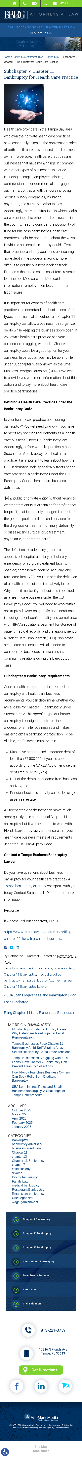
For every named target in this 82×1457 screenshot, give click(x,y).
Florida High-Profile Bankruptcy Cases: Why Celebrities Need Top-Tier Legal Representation (39, 1033)
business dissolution (26, 1148)
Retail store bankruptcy (28, 1193)
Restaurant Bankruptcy (28, 1189)
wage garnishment (25, 1202)
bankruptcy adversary (27, 1144)
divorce (17, 1173)
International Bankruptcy (38, 1261)
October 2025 (21, 1110)
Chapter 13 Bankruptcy (28, 1160)
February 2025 (22, 1122)
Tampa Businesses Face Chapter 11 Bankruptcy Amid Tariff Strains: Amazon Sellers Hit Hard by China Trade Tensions (41, 1048)
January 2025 (21, 1126)
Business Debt (64, 968)
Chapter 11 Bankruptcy (20, 974)
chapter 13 (19, 1156)
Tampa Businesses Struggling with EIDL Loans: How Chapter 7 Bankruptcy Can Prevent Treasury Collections (40, 1062)
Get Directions (44, 1370)
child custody (21, 1169)
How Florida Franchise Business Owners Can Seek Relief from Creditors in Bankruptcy (41, 1076)
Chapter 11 (19, 1152)
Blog (40, 56)
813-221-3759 (41, 33)
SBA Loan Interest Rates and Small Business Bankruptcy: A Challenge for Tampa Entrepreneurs (38, 1091)
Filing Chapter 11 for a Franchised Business (38, 1013)
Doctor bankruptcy (25, 1177)
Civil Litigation (32, 1303)
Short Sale (29, 1289)
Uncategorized (22, 1198)
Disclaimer (41, 1451)
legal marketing (31, 1428)
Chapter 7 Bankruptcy (36, 1219)
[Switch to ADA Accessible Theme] (5, 1452)
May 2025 (19, 1114)
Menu (64, 3)
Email (34, 3)
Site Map (41, 1447)
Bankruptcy (52, 56)
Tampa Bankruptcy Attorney (20, 56)
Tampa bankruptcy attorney (25, 886)
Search (45, 3)
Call (24, 3)
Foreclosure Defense (36, 1275)
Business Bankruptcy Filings (32, 968)
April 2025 (19, 1118)
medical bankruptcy (25, 1185)
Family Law (20, 1181)
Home (15, 3)
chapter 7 (18, 1164)
